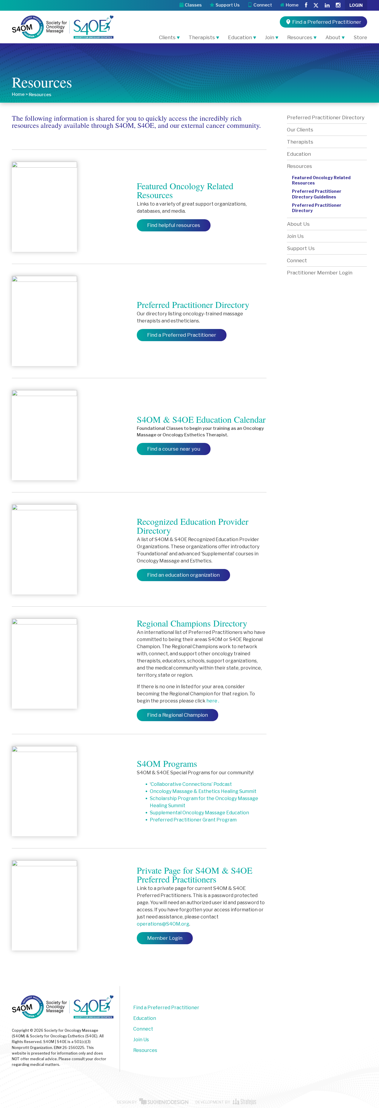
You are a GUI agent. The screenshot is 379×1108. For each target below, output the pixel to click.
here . (212, 701)
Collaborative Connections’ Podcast (191, 784)
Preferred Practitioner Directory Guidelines (316, 194)
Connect (297, 260)
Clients (167, 37)
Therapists (202, 37)
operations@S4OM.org (163, 924)
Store (360, 37)
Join (269, 37)
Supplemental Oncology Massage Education (199, 812)
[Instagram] (338, 5)
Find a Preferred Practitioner (166, 1007)
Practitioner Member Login (319, 273)
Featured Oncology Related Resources (321, 180)
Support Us (301, 248)
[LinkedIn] (327, 5)
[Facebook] (306, 5)
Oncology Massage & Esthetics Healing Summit (203, 791)
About (333, 37)
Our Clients (300, 130)
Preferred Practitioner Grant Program (193, 820)
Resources (299, 37)
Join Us (295, 236)
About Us (298, 224)
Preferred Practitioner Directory (325, 117)
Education (240, 37)
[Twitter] (316, 6)
